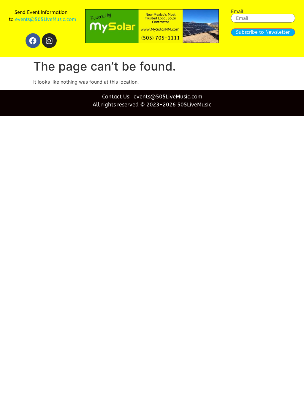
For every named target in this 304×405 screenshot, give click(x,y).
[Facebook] (33, 40)
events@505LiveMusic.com (45, 19)
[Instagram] (49, 40)
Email (237, 11)
